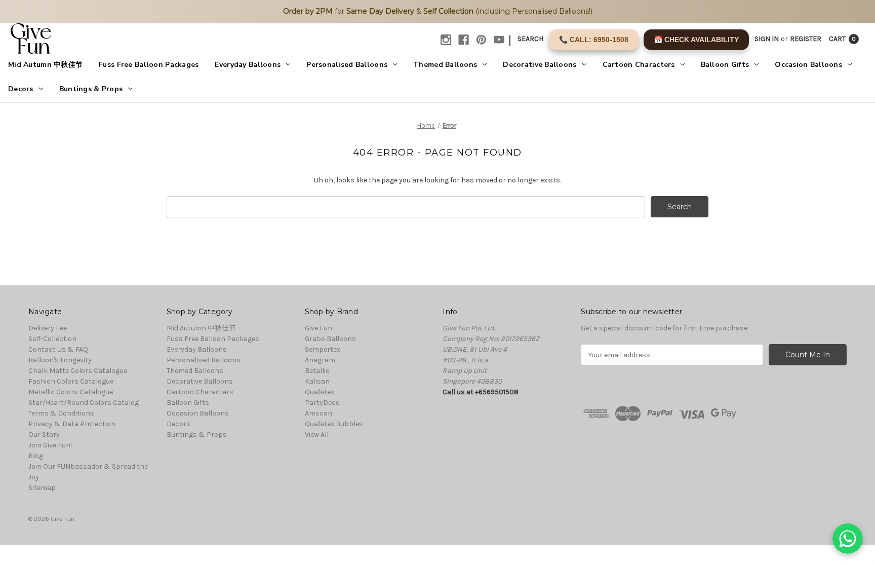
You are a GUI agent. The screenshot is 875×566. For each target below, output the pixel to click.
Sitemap (42, 487)
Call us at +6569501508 (481, 392)
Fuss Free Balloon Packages (148, 64)
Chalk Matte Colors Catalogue (77, 370)
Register (805, 38)
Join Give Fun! (50, 445)
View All (317, 434)
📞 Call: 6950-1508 (593, 39)
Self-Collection (52, 338)
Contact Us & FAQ (58, 349)
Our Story (44, 434)
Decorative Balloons (539, 64)
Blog (35, 455)
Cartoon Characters (639, 64)
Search (530, 38)
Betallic (317, 370)
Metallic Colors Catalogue (70, 392)
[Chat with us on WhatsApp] (847, 538)
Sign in (766, 38)
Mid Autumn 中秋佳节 (45, 64)
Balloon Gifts (725, 64)
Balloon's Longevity (60, 360)
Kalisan (317, 381)
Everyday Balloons (248, 64)
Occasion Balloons (808, 64)
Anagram (320, 360)
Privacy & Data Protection (71, 424)
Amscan (318, 413)
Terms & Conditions (61, 413)
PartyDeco (322, 402)
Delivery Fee (47, 328)
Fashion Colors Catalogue (70, 381)
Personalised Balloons (346, 64)
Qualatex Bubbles (334, 424)
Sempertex (322, 349)
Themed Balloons (445, 64)
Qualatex (319, 392)
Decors (20, 89)
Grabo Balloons (330, 338)
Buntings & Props (91, 89)
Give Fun (318, 328)
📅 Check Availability (696, 39)
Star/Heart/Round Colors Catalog (83, 402)
